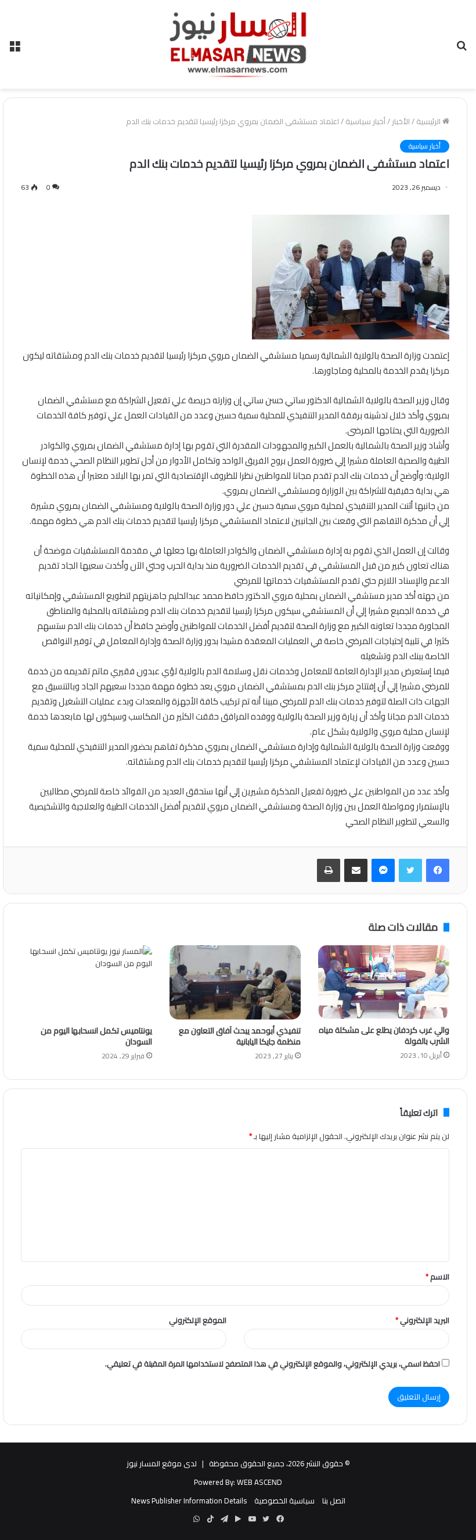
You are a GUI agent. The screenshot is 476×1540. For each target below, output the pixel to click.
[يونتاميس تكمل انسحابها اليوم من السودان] (86, 982)
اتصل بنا (333, 1501)
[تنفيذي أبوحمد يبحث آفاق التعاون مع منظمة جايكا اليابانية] (235, 982)
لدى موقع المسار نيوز (162, 1463)
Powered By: (214, 1482)
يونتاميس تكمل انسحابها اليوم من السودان (96, 1036)
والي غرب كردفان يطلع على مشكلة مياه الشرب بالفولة (384, 1035)
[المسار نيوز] (238, 44)
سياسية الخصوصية (284, 1501)
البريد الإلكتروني (422, 1320)
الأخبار (401, 121)
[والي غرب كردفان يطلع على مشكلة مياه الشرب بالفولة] (383, 982)
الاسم (437, 1277)
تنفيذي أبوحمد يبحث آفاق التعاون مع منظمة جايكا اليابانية (240, 1036)
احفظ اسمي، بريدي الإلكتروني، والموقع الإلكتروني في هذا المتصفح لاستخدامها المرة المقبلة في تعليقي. (272, 1364)
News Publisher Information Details (189, 1501)
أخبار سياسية (365, 121)
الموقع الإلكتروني (197, 1320)
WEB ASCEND (259, 1482)
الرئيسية (429, 121)
